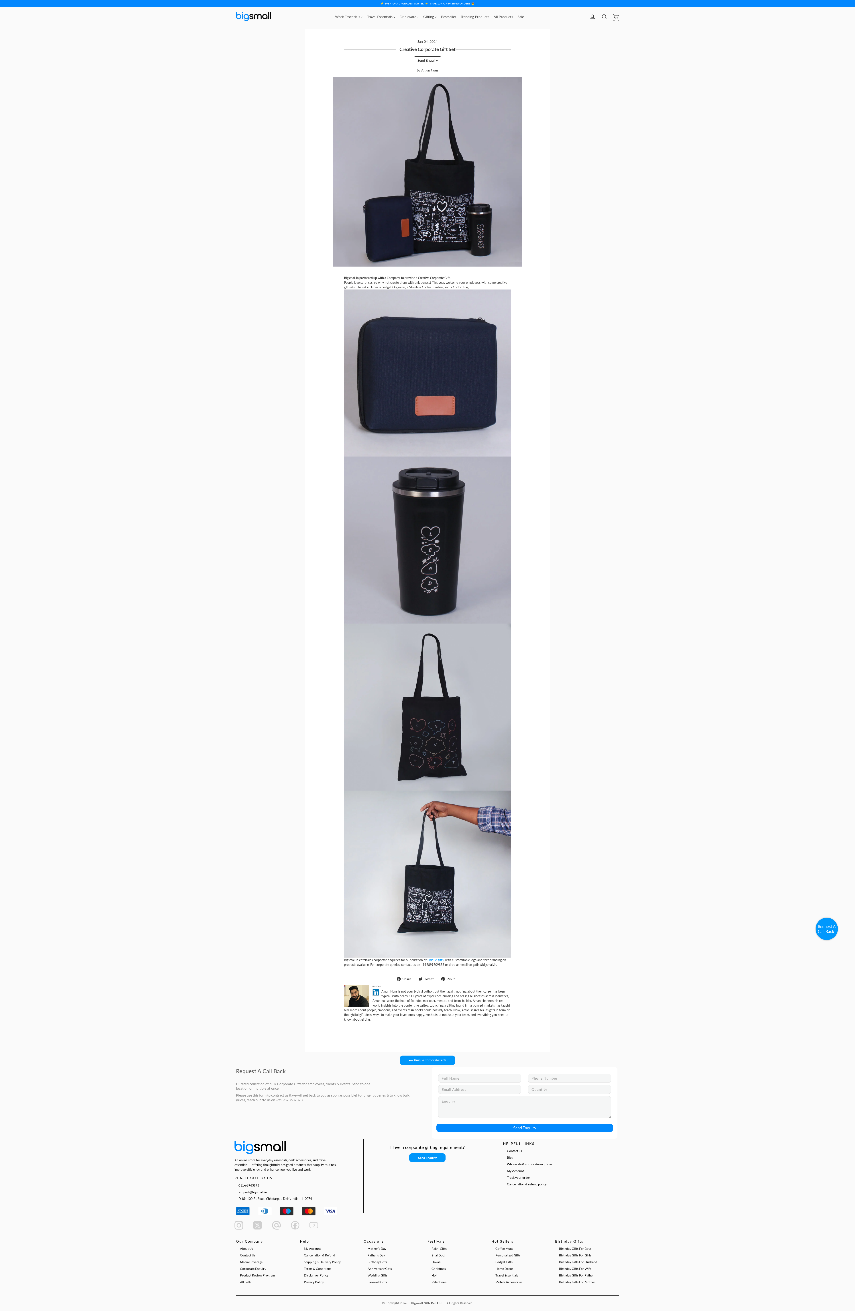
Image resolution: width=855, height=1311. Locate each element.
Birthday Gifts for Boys (575, 1248)
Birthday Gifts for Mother (577, 1282)
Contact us (514, 1151)
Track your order (518, 1177)
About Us (246, 1248)
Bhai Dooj (438, 1255)
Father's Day (376, 1255)
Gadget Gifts (504, 1262)
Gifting (429, 16)
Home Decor (504, 1268)
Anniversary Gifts (380, 1268)
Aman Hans (429, 70)
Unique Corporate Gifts (429, 1060)
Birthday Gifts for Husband (578, 1262)
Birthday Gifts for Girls (575, 1255)
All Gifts (245, 1282)
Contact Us (247, 1255)
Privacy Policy (314, 1282)
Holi (435, 1275)
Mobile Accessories (508, 1282)
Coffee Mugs (504, 1248)
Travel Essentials (380, 16)
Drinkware (408, 16)
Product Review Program (257, 1275)
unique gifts (436, 960)
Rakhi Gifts (439, 1248)
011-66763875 (248, 1185)
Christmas (439, 1268)
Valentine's (439, 1282)
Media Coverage (251, 1262)
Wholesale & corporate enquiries (529, 1164)
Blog (510, 1157)
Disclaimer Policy (316, 1275)
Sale (520, 16)
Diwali (436, 1262)
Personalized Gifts (508, 1255)
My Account (515, 1171)
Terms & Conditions (317, 1268)
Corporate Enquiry (253, 1268)
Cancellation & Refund (319, 1255)
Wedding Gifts (377, 1275)
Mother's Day (377, 1248)
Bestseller (448, 16)
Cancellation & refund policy (527, 1184)
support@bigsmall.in (252, 1192)
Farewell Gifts (377, 1282)
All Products (503, 16)
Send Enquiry (427, 60)
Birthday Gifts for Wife (575, 1268)
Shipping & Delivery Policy (322, 1262)
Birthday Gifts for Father (576, 1275)
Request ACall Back (827, 929)
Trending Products (475, 16)
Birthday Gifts (377, 1262)
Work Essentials (348, 16)
